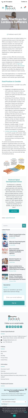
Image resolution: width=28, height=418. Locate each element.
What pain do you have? (8, 399)
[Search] (24, 226)
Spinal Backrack (10, 218)
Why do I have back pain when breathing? (17, 242)
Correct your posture (11, 131)
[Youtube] (13, 327)
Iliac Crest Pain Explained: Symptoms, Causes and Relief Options (16, 251)
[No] (25, 412)
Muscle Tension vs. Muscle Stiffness (15, 259)
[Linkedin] (15, 327)
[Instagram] (21, 327)
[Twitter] (10, 327)
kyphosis (19, 64)
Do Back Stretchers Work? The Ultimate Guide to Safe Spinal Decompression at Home (17, 277)
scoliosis (22, 65)
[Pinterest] (18, 327)
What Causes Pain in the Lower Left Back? (17, 235)
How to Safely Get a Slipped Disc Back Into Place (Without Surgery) (17, 267)
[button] (3, 7)
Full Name (4, 404)
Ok (14, 415)
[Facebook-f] (7, 327)
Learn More (14, 211)
